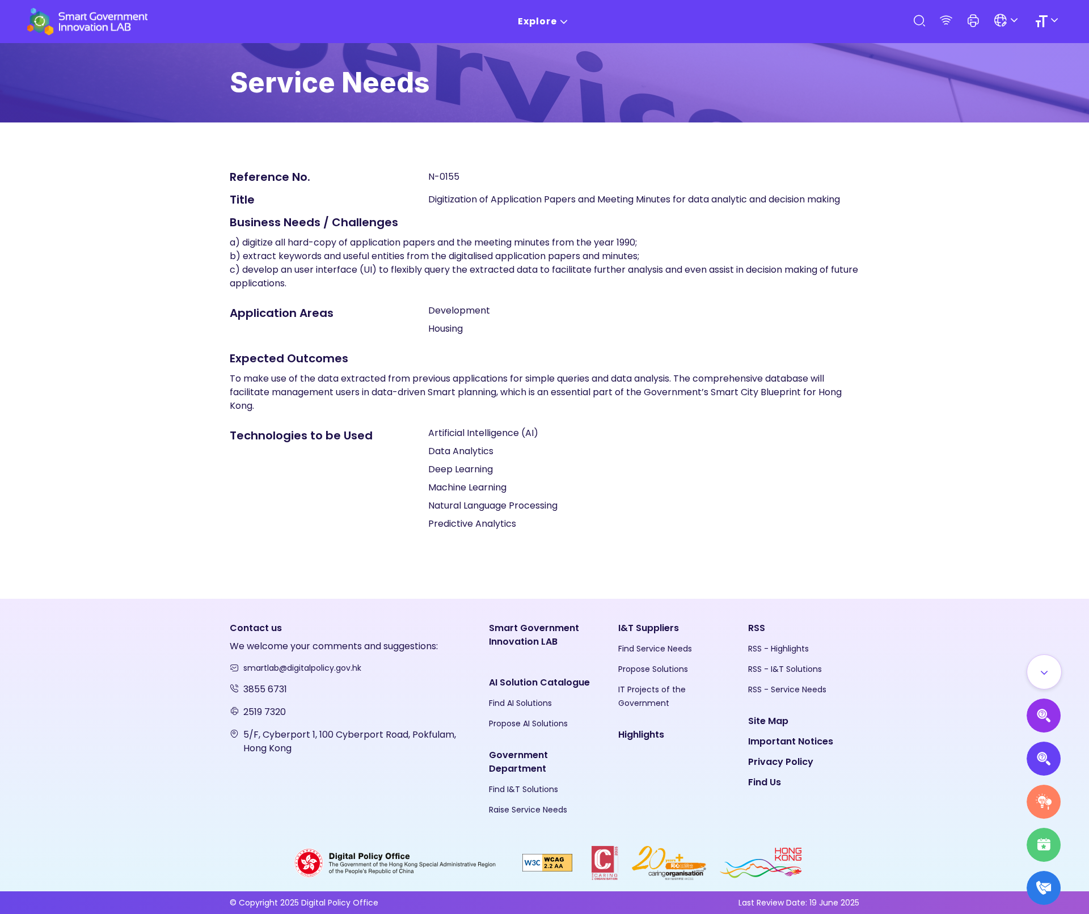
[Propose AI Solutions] (1044, 716)
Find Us (764, 782)
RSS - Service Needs (787, 689)
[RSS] (946, 21)
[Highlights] (1044, 845)
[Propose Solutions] (1044, 759)
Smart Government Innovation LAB (534, 634)
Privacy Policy (780, 761)
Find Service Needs (655, 648)
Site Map (768, 720)
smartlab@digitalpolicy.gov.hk (302, 668)
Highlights (641, 734)
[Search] (919, 21)
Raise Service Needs (528, 809)
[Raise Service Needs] (1044, 802)
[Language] (1008, 21)
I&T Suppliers (648, 627)
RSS (756, 627)
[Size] (1048, 21)
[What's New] (1044, 888)
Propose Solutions (653, 669)
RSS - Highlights (778, 648)
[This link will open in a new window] (395, 862)
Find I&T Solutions (523, 789)
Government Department (518, 761)
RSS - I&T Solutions (785, 669)
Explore (537, 21)
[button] (973, 21)
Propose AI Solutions (528, 723)
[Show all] (1044, 672)
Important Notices (790, 741)
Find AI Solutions (520, 703)
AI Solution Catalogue (539, 682)
